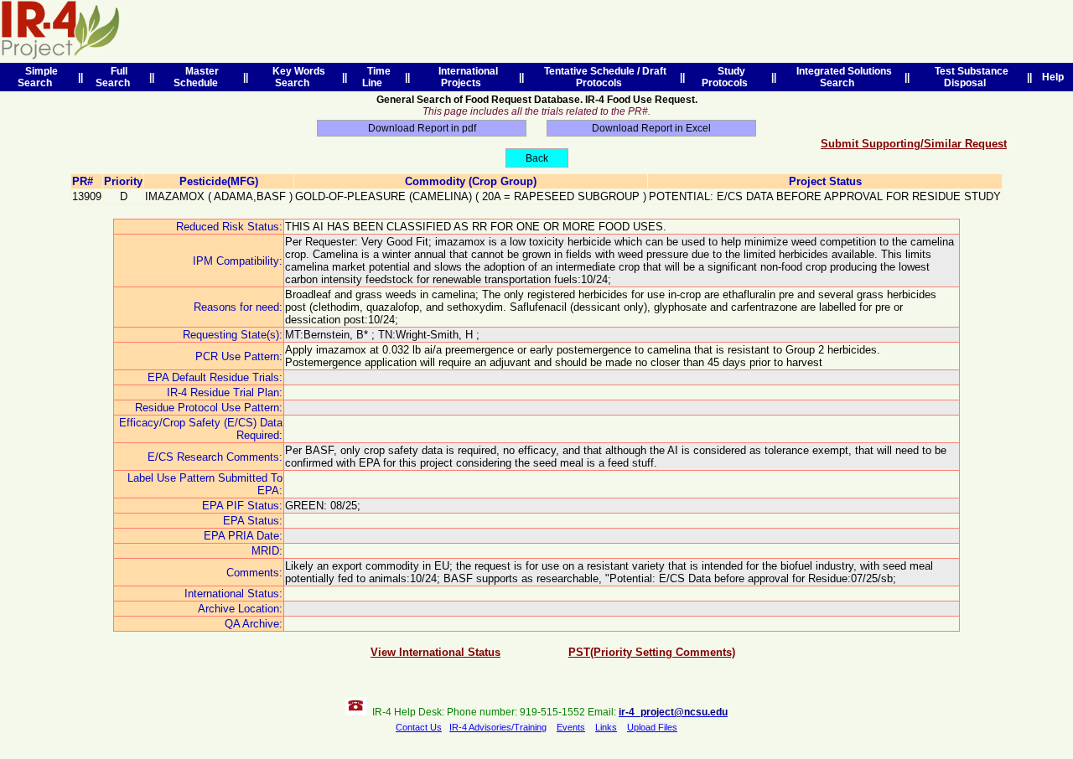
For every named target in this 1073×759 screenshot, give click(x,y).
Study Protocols (727, 77)
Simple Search (38, 77)
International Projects (465, 77)
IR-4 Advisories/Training (498, 727)
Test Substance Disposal (969, 77)
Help (1053, 77)
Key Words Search (296, 77)
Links (606, 727)
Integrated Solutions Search (841, 77)
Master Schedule (198, 77)
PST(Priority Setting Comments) (651, 652)
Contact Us (419, 727)
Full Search (115, 77)
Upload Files (652, 727)
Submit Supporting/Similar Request (914, 143)
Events (571, 727)
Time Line (376, 77)
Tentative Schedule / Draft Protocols (602, 77)
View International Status (435, 652)
